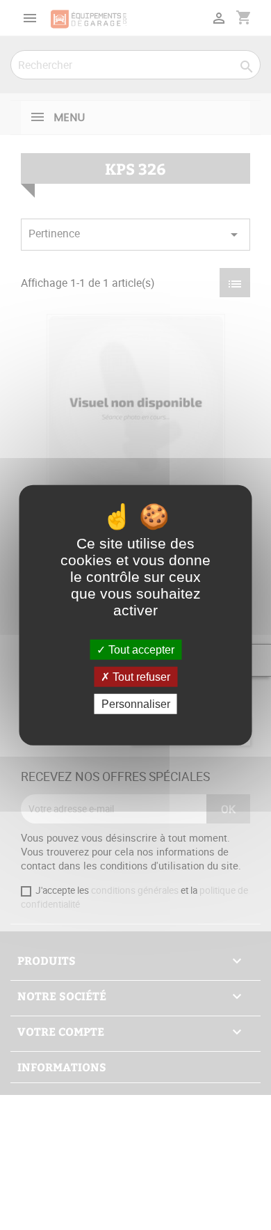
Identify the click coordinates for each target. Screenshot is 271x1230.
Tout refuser (140, 676)
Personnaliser (135, 704)
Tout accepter (140, 649)
